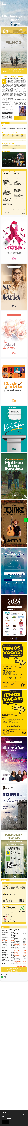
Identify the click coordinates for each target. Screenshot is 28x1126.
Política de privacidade (7, 1118)
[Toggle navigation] (26, 4)
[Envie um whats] (26, 520)
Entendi (6, 1122)
